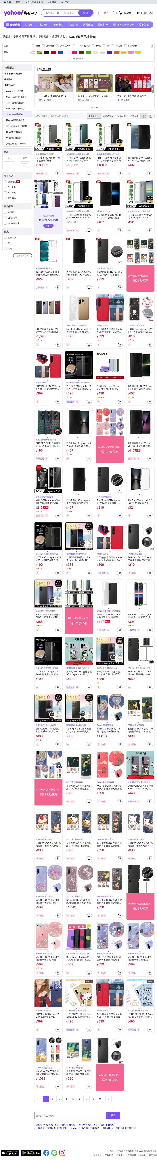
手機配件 (8, 79)
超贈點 (145, 24)
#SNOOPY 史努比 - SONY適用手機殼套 (54, 1124)
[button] (36, 89)
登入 (106, 12)
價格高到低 (122, 115)
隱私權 (143, 1154)
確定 (25, 165)
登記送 (43, 24)
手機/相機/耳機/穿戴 (13, 73)
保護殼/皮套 (9, 85)
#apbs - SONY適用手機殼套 (85, 1127)
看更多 (101, 24)
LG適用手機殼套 (13, 137)
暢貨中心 (58, 24)
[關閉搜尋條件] (58, 13)
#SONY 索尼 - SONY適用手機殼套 (97, 1124)
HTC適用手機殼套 (14, 131)
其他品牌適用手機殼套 (16, 143)
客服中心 (97, 1154)
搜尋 (113, 1115)
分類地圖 (153, 1154)
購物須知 (120, 1154)
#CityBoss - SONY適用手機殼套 (119, 1127)
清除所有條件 (23, 255)
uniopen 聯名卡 (125, 24)
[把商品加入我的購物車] (58, 173)
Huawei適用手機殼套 (15, 120)
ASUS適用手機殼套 (15, 102)
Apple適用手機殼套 (14, 90)
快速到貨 (73, 24)
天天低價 (88, 24)
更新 (154, 1150)
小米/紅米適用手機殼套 (16, 125)
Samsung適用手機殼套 (16, 96)
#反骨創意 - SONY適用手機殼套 (50, 1127)
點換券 (29, 24)
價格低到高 (108, 115)
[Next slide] (60, 137)
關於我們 (109, 1154)
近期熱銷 (134, 115)
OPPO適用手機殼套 (15, 108)
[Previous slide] (36, 137)
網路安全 (132, 1154)
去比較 (48, 225)
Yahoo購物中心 (20, 13)
